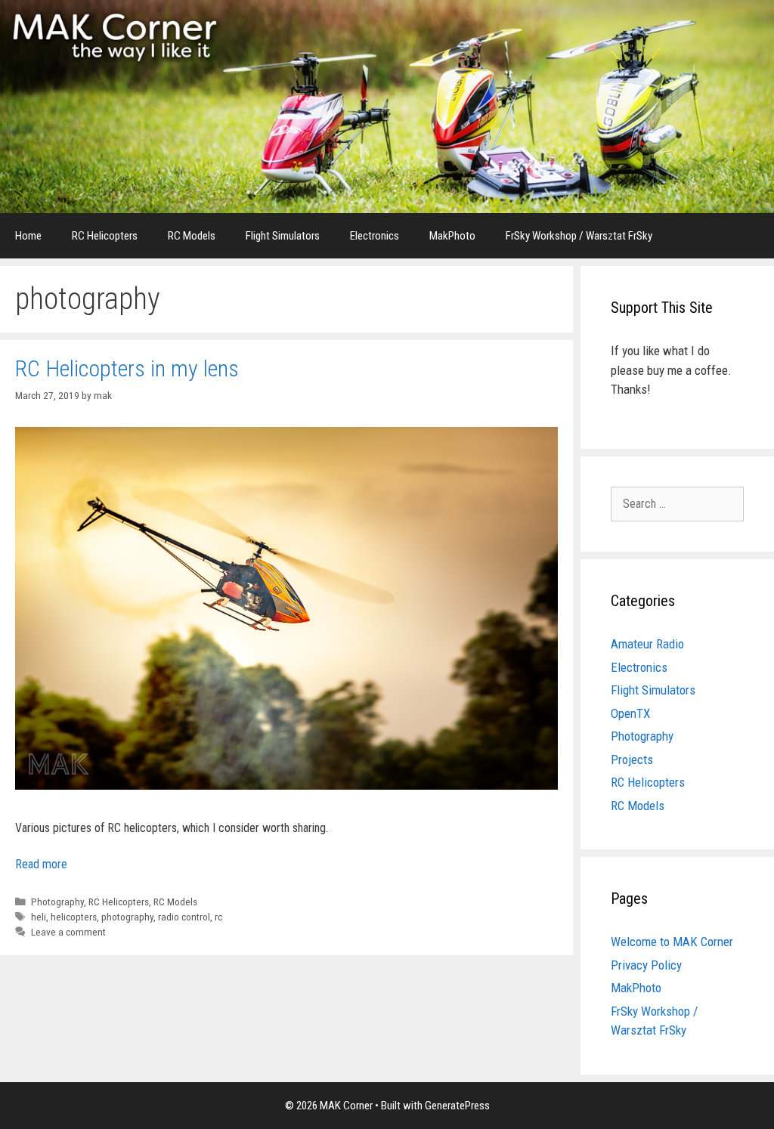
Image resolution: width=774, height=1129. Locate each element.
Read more (41, 864)
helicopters (74, 917)
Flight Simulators (283, 236)
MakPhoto (452, 236)
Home (28, 236)
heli (38, 917)
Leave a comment (68, 932)
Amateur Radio (647, 643)
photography (127, 917)
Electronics (374, 236)
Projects (632, 759)
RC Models (191, 236)
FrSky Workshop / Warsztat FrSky (579, 236)
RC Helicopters (105, 236)
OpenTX (630, 713)
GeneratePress (457, 1105)
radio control (184, 917)
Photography (57, 901)
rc (218, 917)
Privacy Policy (646, 965)
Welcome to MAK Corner (672, 941)
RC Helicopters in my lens (127, 368)
